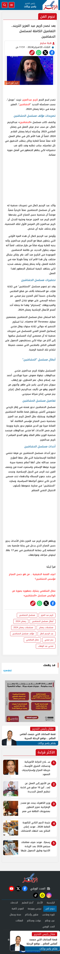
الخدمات (14, 902)
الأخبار (40, 902)
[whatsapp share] (38, 52)
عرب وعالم (50, 920)
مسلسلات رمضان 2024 (23, 627)
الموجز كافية (18, 908)
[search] (5, 5)
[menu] (11, 5)
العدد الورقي (37, 888)
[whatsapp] (32, 52)
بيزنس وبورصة (34, 908)
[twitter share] (45, 52)
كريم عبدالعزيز (30, 100)
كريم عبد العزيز (47, 615)
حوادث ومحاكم (34, 920)
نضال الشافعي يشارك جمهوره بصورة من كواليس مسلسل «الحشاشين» (34, 593)
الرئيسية (51, 902)
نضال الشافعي (32, 640)
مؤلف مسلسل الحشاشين (23, 633)
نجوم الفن (50, 908)
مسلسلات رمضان (46, 627)
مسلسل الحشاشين (27, 615)
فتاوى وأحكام (31, 914)
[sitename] (30, 878)
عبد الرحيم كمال (46, 633)
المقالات (19, 920)
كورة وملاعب (48, 914)
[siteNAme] (50, 5)
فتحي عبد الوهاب (45, 646)
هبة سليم (46, 43)
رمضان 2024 (21, 621)
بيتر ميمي (48, 640)
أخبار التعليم (27, 902)
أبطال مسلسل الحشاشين (42, 621)
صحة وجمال (15, 914)
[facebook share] (52, 52)
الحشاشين (24, 104)
